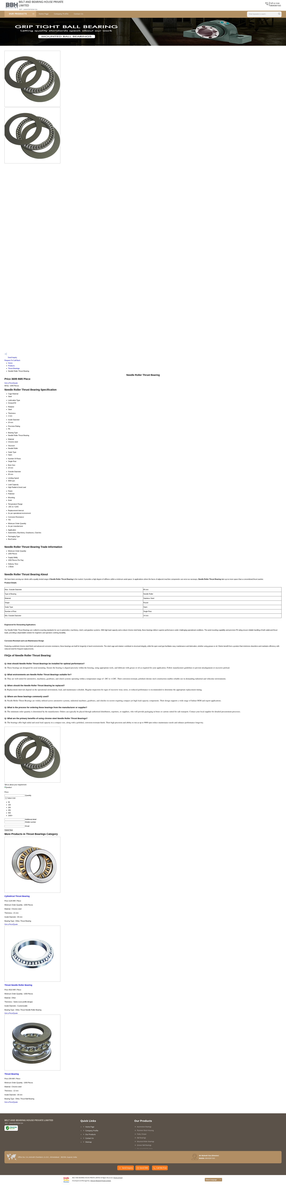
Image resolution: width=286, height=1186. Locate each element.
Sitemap (88, 1142)
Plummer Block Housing (145, 1130)
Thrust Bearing (11, 1074)
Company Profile (61, 14)
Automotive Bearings (144, 1127)
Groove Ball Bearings (144, 1145)
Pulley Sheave (141, 1134)
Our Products (18, 13)
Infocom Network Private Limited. (100, 1181)
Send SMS (144, 1168)
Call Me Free (161, 1168)
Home (10, 363)
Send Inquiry (12, 357)
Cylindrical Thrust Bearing (17, 896)
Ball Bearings (141, 1138)
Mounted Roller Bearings (145, 1141)
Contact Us (78, 14)
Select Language (211, 1180)
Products (11, 366)
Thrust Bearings (14, 368)
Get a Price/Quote (11, 383)
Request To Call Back (12, 360)
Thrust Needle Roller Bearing (18, 985)
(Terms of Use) (118, 1178)
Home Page (44, 14)
